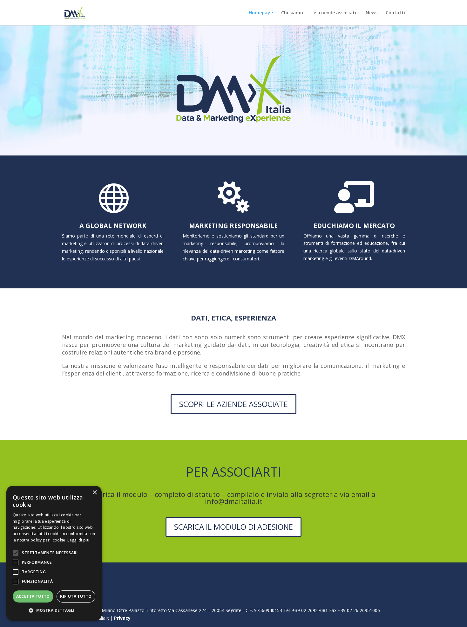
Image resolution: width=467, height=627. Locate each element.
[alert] (54, 553)
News (371, 13)
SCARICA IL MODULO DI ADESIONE (233, 526)
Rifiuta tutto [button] (75, 596)
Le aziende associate (334, 13)
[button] (54, 610)
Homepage (261, 13)
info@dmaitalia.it (233, 501)
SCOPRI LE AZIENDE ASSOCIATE (233, 404)
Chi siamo (292, 13)
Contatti (395, 13)
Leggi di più (78, 540)
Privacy (122, 618)
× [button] (94, 492)
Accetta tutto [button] (33, 596)
